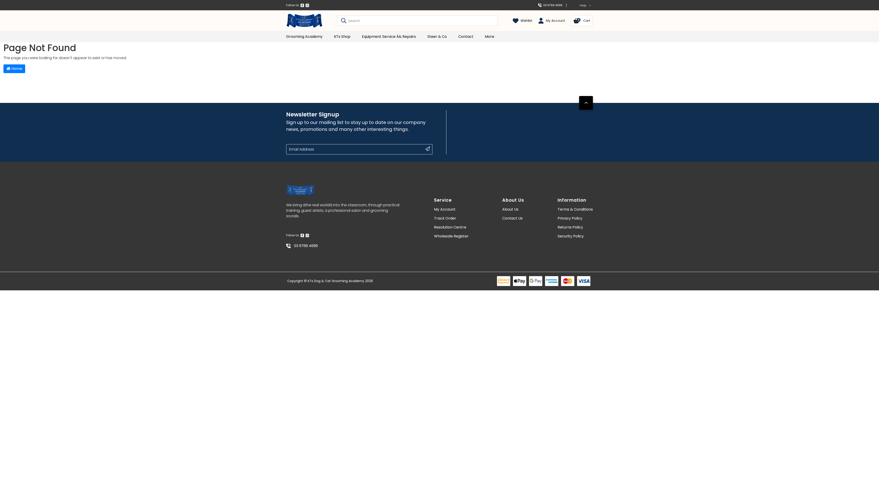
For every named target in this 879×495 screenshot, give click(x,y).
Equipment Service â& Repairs (389, 36)
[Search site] (343, 20)
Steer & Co (437, 36)
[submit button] (427, 149)
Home (16, 68)
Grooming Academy (304, 36)
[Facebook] (302, 5)
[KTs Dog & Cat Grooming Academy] (304, 20)
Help (583, 5)
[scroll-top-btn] (586, 103)
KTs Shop (342, 36)
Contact (465, 36)
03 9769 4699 (552, 5)
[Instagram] (307, 5)
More (489, 36)
